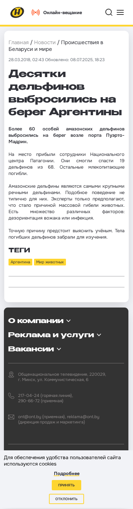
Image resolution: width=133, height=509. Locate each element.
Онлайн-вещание (62, 13)
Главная (19, 42)
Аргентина (20, 261)
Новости (45, 42)
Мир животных (50, 261)
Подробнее (66, 473)
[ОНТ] (17, 12)
